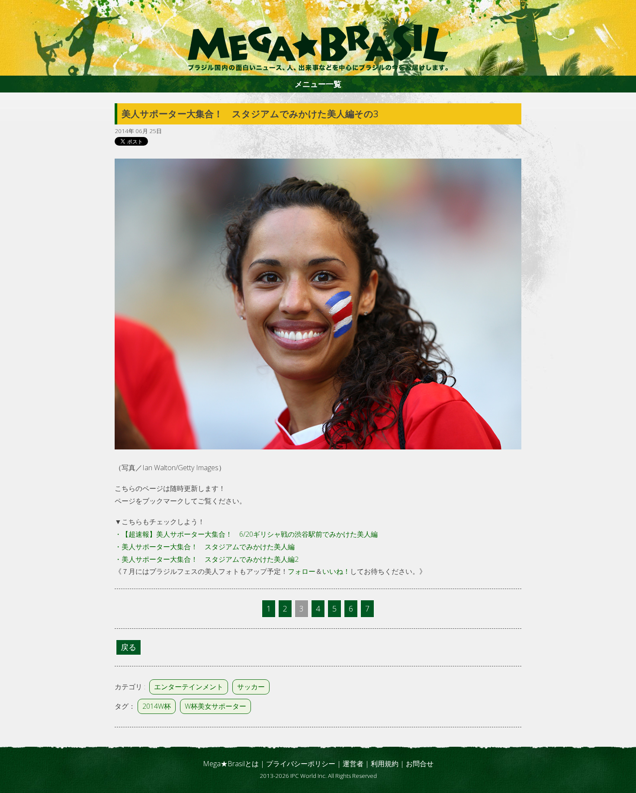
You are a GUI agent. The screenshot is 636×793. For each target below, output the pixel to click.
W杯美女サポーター (215, 706)
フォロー (301, 571)
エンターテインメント (188, 686)
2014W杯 (156, 706)
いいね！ (336, 571)
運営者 (353, 763)
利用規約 (384, 763)
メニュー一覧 (318, 84)
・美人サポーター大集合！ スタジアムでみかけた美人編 (205, 546)
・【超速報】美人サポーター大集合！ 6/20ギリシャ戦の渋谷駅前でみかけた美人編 (246, 534)
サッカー (251, 686)
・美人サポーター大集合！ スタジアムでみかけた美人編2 (207, 559)
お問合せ (420, 763)
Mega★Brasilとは (231, 763)
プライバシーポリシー (300, 763)
